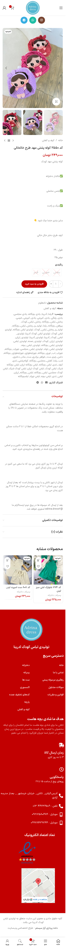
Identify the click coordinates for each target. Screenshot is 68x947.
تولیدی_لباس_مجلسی (31, 349)
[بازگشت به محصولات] (9, 140)
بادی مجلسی (20, 314)
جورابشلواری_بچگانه (14, 353)
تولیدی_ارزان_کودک (53, 341)
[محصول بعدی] (5, 140)
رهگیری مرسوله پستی (53, 680)
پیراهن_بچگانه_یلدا (53, 326)
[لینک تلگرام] (24, 20)
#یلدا (51, 314)
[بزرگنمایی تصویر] (56, 102)
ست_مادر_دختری (22, 357)
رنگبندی (59, 265)
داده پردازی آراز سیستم (46, 928)
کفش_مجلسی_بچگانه (40, 361)
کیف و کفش (48, 140)
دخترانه (51, 595)
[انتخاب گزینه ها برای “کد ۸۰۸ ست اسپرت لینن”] (7, 560)
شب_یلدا (58, 361)
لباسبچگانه (23, 376)
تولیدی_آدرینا (36, 337)
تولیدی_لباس (20, 341)
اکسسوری (25, 687)
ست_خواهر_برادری (41, 357)
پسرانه (58, 595)
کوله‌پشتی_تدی (20, 361)
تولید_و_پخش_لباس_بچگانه (27, 326)
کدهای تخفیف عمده (19, 695)
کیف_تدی (58, 365)
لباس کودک (50, 368)
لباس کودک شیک (17, 368)
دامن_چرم (57, 357)
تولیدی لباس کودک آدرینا (37, 333)
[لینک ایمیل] (46, 382)
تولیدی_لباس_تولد (53, 349)
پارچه (27, 702)
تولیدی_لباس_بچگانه (52, 345)
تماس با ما (58, 672)
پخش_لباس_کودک (31, 322)
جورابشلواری (31, 353)
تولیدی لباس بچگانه (23, 329)
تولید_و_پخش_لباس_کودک (48, 329)
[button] (59, 68)
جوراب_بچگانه (12, 349)
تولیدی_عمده (34, 341)
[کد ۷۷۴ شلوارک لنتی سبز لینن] (48, 570)
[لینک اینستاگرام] (41, 20)
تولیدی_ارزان (22, 337)
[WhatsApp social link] (32, 20)
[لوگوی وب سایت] (33, 8)
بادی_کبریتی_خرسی (26, 318)
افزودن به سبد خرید (34, 284)
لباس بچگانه (45, 365)
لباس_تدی (57, 376)
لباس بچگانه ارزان (29, 365)
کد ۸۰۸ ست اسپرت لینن (18, 587)
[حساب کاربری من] (4, 7)
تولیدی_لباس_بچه (30, 345)
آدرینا (44, 314)
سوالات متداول (56, 687)
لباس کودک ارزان (35, 368)
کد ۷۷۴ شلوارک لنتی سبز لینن (48, 589)
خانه (60, 140)
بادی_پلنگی (57, 318)
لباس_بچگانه (40, 372)
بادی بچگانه (34, 314)
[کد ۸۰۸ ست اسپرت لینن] (17, 570)
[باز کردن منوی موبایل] (61, 7)
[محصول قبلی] (13, 140)
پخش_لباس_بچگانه (52, 322)
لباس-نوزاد (35, 376)
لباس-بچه (46, 376)
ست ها (26, 680)
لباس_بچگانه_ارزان (23, 372)
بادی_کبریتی (43, 318)
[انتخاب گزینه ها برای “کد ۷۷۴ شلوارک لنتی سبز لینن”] (38, 560)
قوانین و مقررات (55, 695)
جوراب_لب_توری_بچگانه (50, 353)
